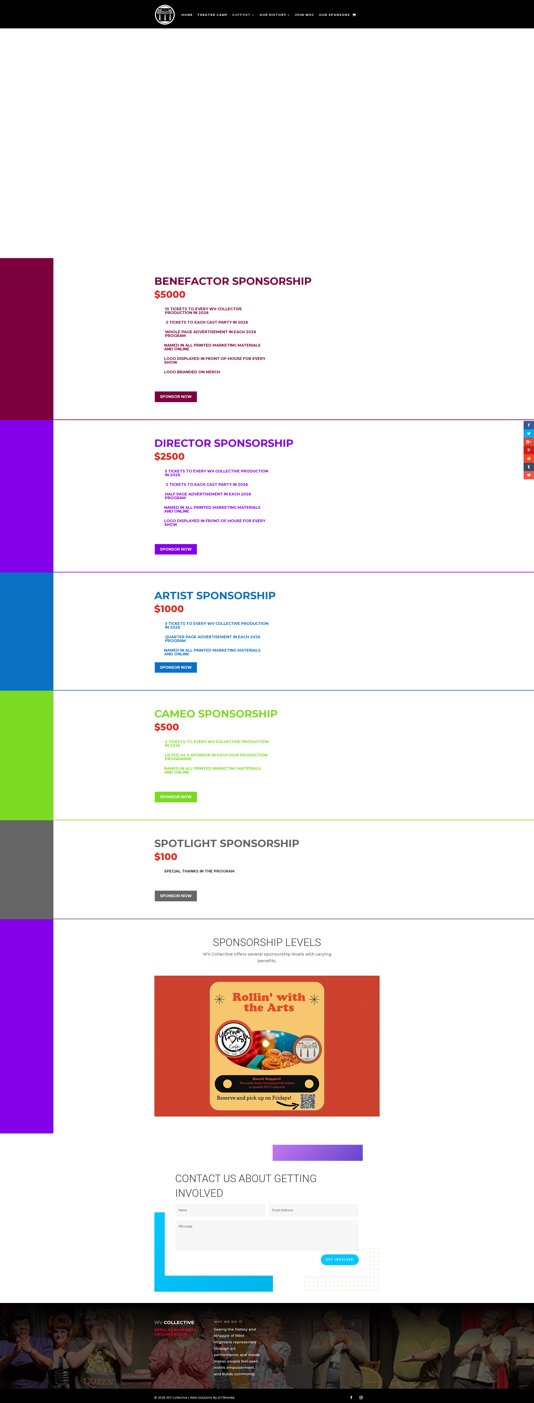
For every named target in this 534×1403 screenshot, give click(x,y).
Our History (272, 15)
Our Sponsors (334, 15)
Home (187, 15)
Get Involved (340, 1259)
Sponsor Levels (178, 199)
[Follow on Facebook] (351, 1397)
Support (241, 15)
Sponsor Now (176, 396)
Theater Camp (212, 15)
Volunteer (222, 199)
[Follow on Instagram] (361, 1397)
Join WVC (304, 15)
